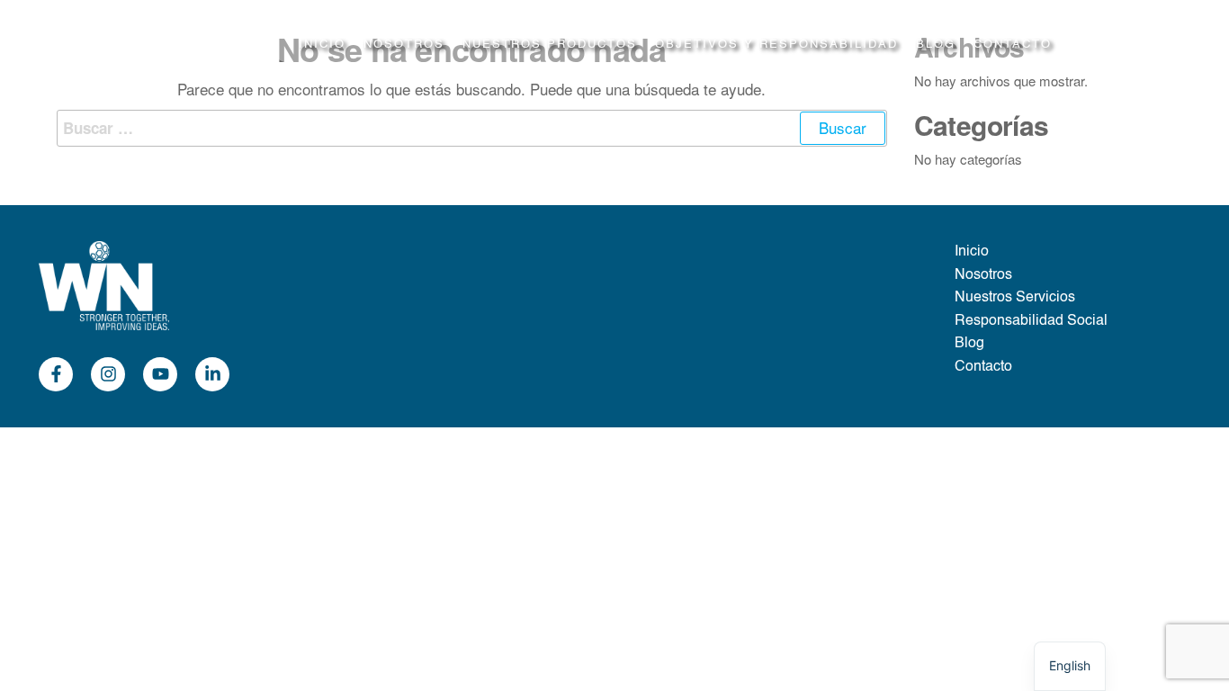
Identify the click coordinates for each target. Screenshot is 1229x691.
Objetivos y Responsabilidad (776, 44)
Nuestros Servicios (1015, 298)
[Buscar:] (472, 128)
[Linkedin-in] (212, 374)
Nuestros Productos (549, 44)
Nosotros (403, 44)
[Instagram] (108, 374)
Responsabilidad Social (1031, 321)
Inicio (322, 44)
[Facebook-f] (56, 374)
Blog (935, 44)
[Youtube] (160, 374)
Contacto (1012, 44)
